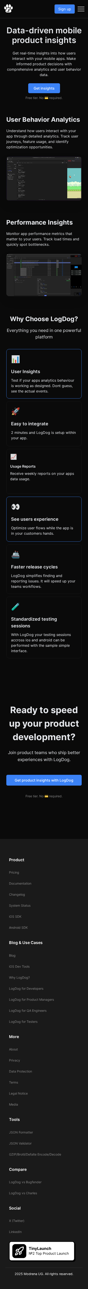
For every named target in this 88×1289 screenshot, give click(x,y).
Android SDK (18, 927)
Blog (12, 955)
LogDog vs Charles (23, 1193)
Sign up (64, 9)
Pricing (14, 872)
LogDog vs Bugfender (25, 1182)
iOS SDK (15, 916)
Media (13, 1104)
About (13, 1049)
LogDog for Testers (23, 1021)
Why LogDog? (19, 977)
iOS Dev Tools (19, 966)
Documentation (20, 883)
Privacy (14, 1060)
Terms (13, 1082)
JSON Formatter (21, 1132)
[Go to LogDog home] (8, 11)
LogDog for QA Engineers (27, 1010)
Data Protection (20, 1071)
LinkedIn (15, 1232)
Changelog (17, 894)
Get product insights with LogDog (44, 780)
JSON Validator (20, 1143)
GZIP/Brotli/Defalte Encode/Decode (35, 1154)
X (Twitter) (16, 1221)
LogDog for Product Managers (31, 999)
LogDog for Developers (26, 988)
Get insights (44, 88)
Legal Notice (18, 1093)
